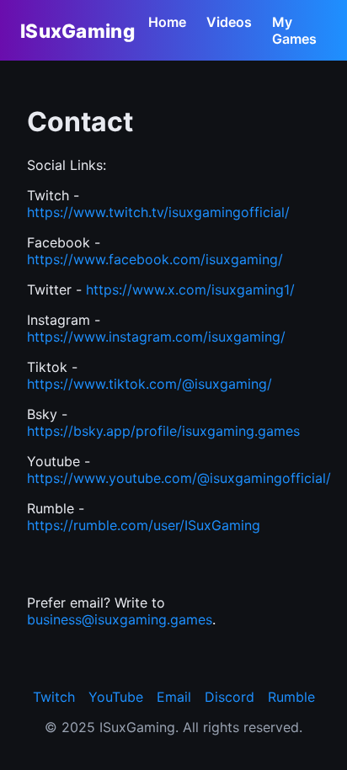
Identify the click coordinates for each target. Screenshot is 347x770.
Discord (229, 696)
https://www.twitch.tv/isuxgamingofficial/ (158, 212)
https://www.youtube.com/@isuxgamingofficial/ (179, 478)
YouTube (115, 696)
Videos (229, 21)
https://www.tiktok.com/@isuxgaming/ (149, 383)
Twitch (54, 696)
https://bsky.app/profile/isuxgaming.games (163, 430)
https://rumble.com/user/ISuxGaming (143, 525)
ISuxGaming (77, 30)
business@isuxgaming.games (119, 619)
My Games (294, 30)
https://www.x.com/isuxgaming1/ (190, 289)
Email (174, 696)
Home (167, 21)
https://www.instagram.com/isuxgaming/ (156, 336)
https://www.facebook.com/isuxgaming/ (155, 259)
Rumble (291, 696)
